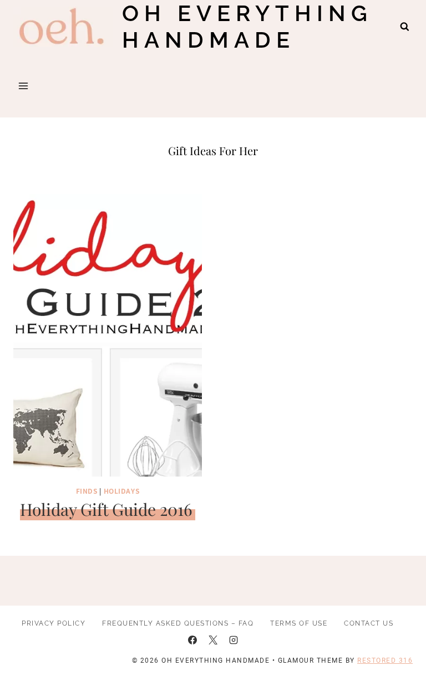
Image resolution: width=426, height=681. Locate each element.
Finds (87, 490)
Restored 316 (385, 660)
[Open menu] (23, 85)
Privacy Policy (53, 623)
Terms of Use (298, 623)
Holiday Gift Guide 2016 (106, 509)
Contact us (368, 623)
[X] (213, 640)
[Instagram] (233, 640)
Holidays (122, 490)
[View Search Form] (405, 27)
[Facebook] (192, 640)
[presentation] (107, 335)
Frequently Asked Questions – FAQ (177, 623)
